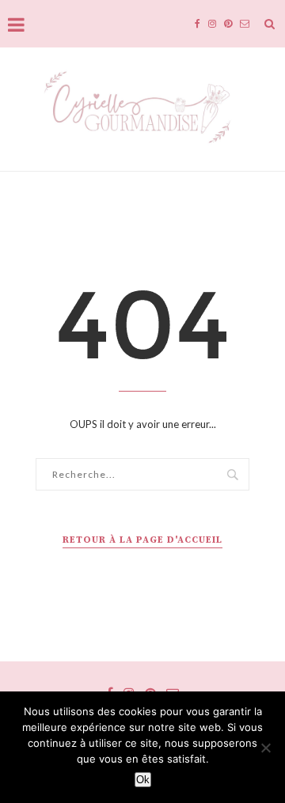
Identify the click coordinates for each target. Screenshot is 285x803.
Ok (143, 780)
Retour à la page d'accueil (142, 540)
